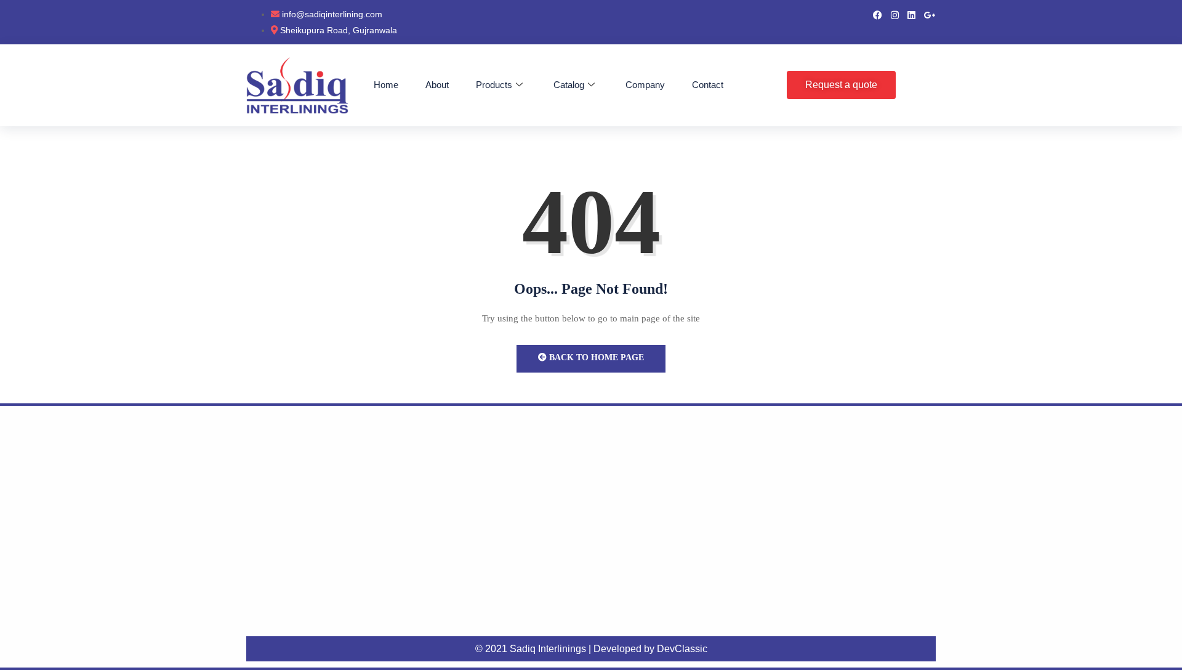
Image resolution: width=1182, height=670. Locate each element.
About (437, 84)
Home (386, 84)
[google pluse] (930, 14)
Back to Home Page (595, 357)
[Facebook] (877, 14)
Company (645, 84)
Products (494, 84)
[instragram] (895, 14)
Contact (707, 84)
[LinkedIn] (911, 14)
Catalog (568, 84)
